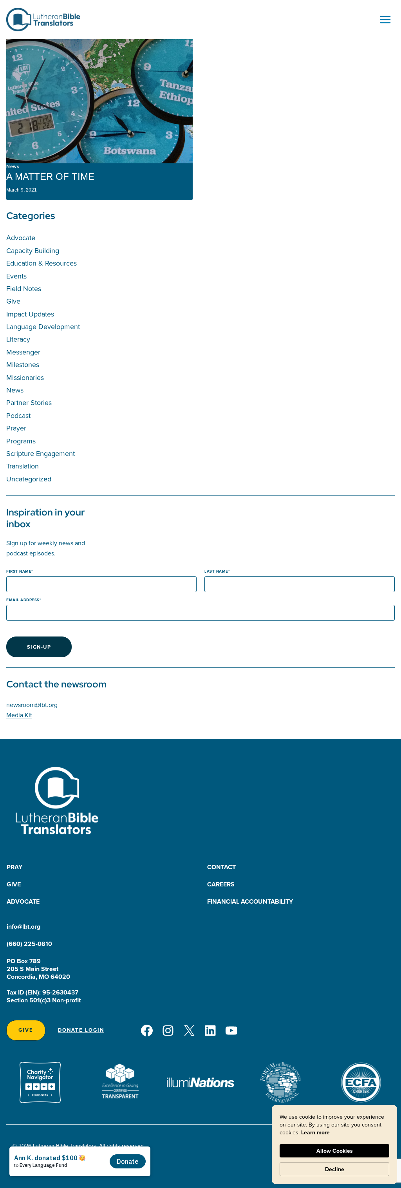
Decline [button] (334, 1169)
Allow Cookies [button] (334, 1151)
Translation (22, 466)
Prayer (16, 428)
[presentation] (99, 101)
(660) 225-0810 (29, 943)
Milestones (22, 364)
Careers (221, 884)
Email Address (23, 600)
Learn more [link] (315, 1132)
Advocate (20, 237)
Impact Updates (30, 314)
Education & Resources (41, 263)
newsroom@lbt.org (32, 704)
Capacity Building (32, 250)
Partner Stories (29, 402)
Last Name (216, 571)
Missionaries (25, 377)
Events (16, 276)
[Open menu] (385, 19)
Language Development (43, 326)
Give (13, 301)
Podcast (18, 415)
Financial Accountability (250, 901)
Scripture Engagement (40, 453)
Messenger (23, 352)
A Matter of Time (50, 176)
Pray (14, 867)
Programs (21, 441)
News (12, 166)
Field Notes (23, 288)
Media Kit (19, 715)
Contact (221, 867)
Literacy (18, 339)
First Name (18, 571)
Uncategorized (28, 479)
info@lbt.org (23, 926)
